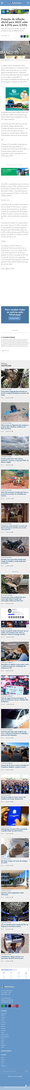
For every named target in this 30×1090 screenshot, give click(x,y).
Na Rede (3, 1059)
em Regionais (9, 595)
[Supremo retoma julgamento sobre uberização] (15, 879)
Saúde (2, 1047)
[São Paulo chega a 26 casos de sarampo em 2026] (15, 848)
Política (2, 1043)
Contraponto (3, 1066)
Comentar (6, 350)
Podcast (2, 1061)
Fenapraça (3, 1030)
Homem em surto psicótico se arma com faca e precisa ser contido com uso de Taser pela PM (14, 527)
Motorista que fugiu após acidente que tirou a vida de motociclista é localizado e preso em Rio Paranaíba (14, 733)
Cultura (2, 1020)
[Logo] (15, 3)
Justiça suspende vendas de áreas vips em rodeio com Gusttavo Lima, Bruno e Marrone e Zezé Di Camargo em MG (14, 632)
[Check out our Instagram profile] (13, 1006)
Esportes (2, 1026)
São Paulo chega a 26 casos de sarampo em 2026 (14, 862)
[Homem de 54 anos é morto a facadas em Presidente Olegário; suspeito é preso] (15, 752)
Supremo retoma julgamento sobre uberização (12, 894)
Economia (3, 1022)
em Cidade (9, 389)
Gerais (2, 1032)
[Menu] (2, 3)
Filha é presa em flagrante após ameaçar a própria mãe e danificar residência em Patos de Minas (15, 427)
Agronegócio (3, 1013)
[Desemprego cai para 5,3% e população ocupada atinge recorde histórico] (15, 816)
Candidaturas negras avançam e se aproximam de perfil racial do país (12, 957)
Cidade (2, 1015)
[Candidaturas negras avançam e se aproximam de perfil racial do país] (15, 943)
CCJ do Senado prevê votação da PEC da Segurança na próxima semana (14, 925)
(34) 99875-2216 (9, 1000)
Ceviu (2, 1064)
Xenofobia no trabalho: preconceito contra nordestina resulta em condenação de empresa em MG (15, 666)
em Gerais (9, 795)
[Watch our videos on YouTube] (17, 1006)
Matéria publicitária (5, 1036)
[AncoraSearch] (28, 3)
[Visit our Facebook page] (6, 1006)
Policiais (2, 1041)
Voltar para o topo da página (15, 1076)
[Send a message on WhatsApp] (2, 1006)
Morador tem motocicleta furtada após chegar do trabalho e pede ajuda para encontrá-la (13, 561)
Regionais (3, 1045)
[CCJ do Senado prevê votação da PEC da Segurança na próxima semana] (15, 911)
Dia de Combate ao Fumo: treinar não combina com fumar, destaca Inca (13, 798)
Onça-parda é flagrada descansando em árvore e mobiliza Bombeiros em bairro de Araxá (15, 393)
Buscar (26, 1071)
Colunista (3, 1018)
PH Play (2, 1039)
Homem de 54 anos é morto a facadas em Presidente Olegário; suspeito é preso (15, 766)
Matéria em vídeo (4, 1034)
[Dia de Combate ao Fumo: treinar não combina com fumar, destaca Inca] (15, 784)
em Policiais (9, 423)
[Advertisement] (15, 1088)
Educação (3, 1024)
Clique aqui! (14, 318)
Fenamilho (3, 1028)
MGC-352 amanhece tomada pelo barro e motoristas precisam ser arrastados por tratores (14, 494)
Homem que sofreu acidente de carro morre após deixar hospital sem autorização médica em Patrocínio (13, 599)
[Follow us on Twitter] (9, 1006)
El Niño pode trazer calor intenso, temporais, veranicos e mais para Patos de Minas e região (14, 460)
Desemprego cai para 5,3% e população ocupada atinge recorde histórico (14, 830)
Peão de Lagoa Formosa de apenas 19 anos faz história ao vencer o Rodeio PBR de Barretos (14, 700)
